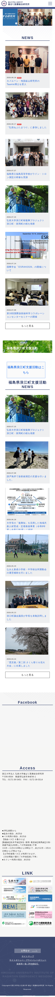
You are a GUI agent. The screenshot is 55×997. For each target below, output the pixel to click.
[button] (16, 23)
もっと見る (27, 325)
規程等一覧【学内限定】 (28, 964)
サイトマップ (28, 956)
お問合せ (25, 950)
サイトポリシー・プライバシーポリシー (27, 960)
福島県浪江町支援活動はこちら (25, 369)
